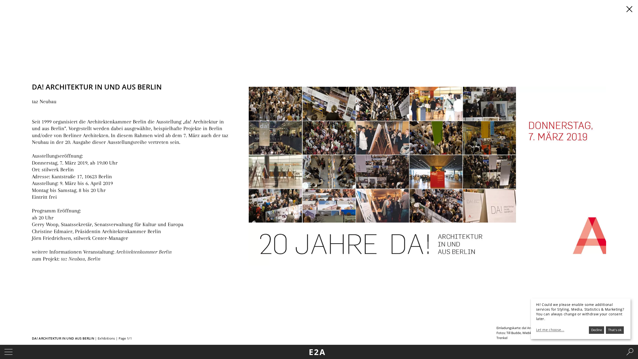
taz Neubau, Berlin (81, 259)
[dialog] (581, 318)
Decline (596, 330)
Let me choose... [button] (550, 330)
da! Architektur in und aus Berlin (63, 338)
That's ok (615, 330)
